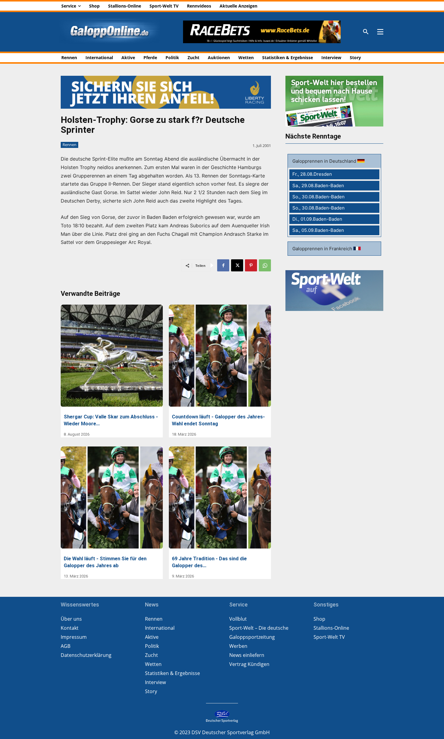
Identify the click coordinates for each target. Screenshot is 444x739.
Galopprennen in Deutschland (324, 161)
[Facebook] (223, 265)
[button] (366, 32)
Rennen (69, 144)
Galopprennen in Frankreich (322, 248)
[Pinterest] (251, 265)
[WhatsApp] (265, 265)
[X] (237, 265)
